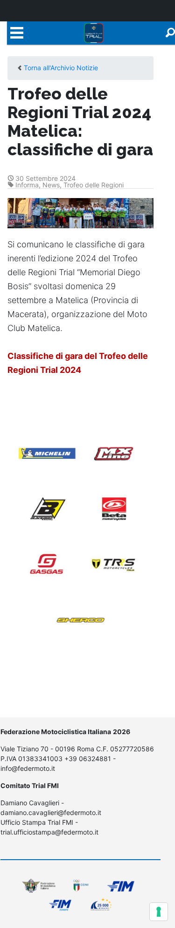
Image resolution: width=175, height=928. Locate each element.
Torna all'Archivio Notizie (61, 68)
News (51, 185)
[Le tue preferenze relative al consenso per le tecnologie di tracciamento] (159, 912)
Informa (27, 185)
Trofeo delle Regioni (93, 185)
